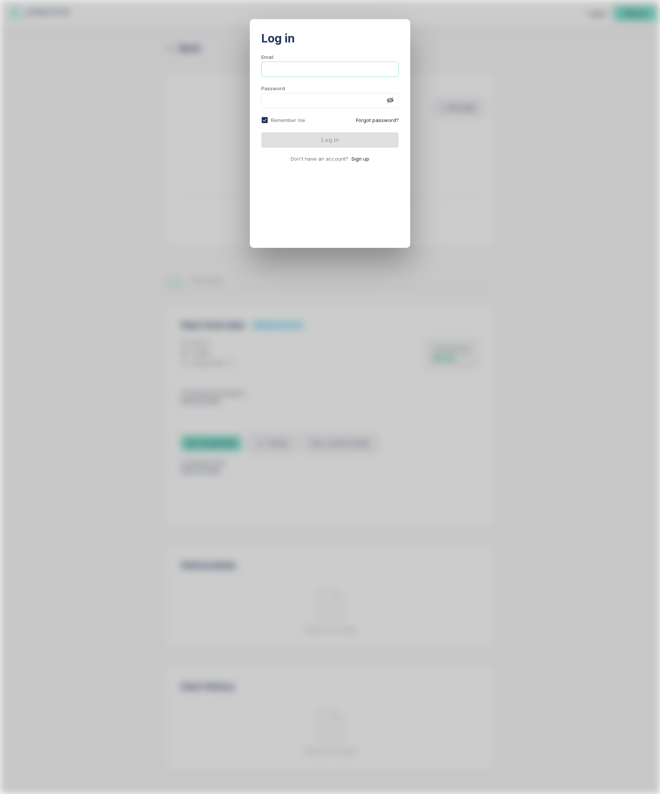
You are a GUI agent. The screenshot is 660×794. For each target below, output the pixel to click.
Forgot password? (377, 120)
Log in (330, 139)
